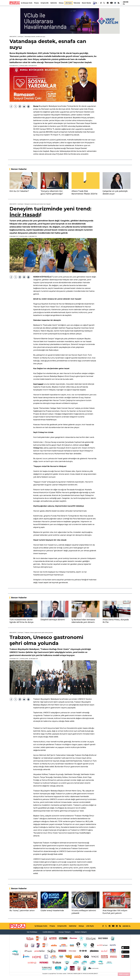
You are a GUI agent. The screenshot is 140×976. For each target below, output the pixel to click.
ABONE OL (125, 3)
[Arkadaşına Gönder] (24, 106)
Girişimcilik (45, 3)
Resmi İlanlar (86, 3)
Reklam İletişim (81, 932)
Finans (36, 3)
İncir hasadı (38, 384)
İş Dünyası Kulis (26, 3)
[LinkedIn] (115, 3)
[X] (104, 3)
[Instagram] (108, 3)
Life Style (68, 3)
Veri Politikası (32, 932)
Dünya (61, 3)
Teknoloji (77, 3)
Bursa (35, 106)
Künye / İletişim (65, 932)
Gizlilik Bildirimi (49, 932)
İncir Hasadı (25, 215)
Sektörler (53, 3)
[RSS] (118, 3)
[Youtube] (111, 3)
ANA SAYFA (13, 36)
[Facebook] (101, 3)
